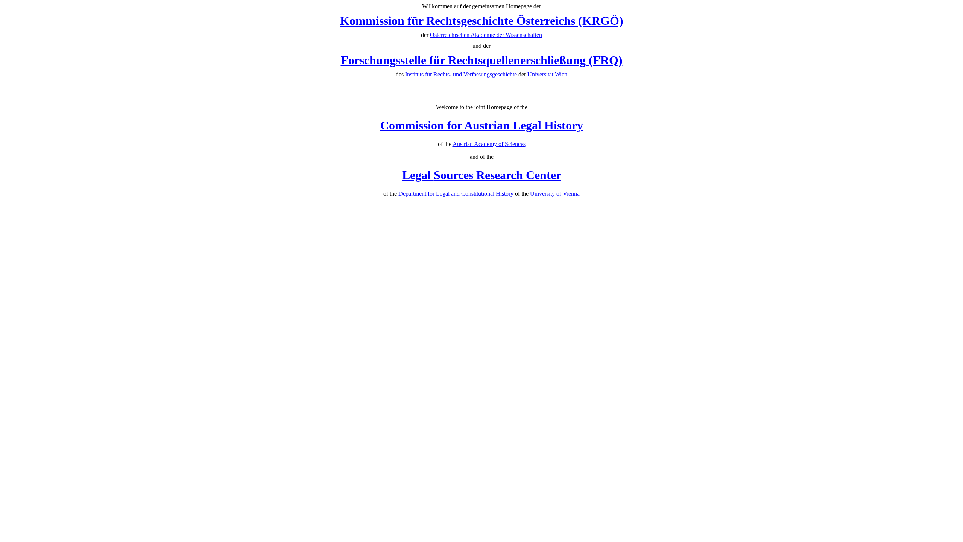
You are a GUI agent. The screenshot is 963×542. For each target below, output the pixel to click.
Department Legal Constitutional (455, 193)
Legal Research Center (481, 175)
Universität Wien (547, 74)
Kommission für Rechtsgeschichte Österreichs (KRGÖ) (481, 20)
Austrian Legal (481, 125)
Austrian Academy (489, 144)
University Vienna (555, 193)
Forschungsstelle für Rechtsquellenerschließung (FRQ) (482, 60)
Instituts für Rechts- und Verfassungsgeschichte (461, 74)
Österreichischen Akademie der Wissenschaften (486, 35)
